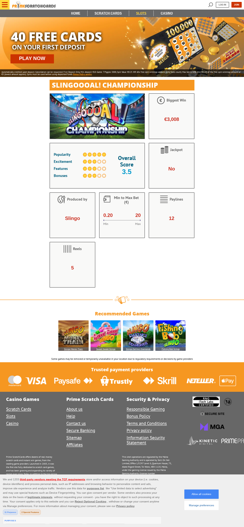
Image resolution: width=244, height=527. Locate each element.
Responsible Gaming (146, 409)
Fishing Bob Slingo (171, 349)
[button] (5, 5)
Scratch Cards (108, 13)
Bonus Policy (138, 416)
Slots (141, 13)
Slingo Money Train (73, 349)
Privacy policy (139, 430)
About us (74, 409)
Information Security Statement (146, 440)
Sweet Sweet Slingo (105, 349)
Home (75, 13)
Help (70, 416)
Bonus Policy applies (82, 74)
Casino (167, 13)
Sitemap (74, 437)
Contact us (76, 423)
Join (236, 4)
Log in (222, 4)
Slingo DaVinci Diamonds (138, 349)
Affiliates (74, 444)
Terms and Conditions (147, 423)
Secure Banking (80, 430)
